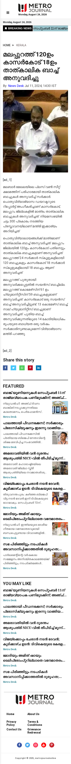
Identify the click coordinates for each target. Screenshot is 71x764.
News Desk (16, 86)
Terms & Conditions (34, 722)
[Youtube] (43, 745)
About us (33, 714)
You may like (17, 583)
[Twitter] (27, 745)
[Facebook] (19, 745)
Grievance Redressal (34, 730)
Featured (13, 386)
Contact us (14, 729)
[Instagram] (35, 745)
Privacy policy (11, 722)
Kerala (21, 45)
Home (7, 45)
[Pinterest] (51, 745)
